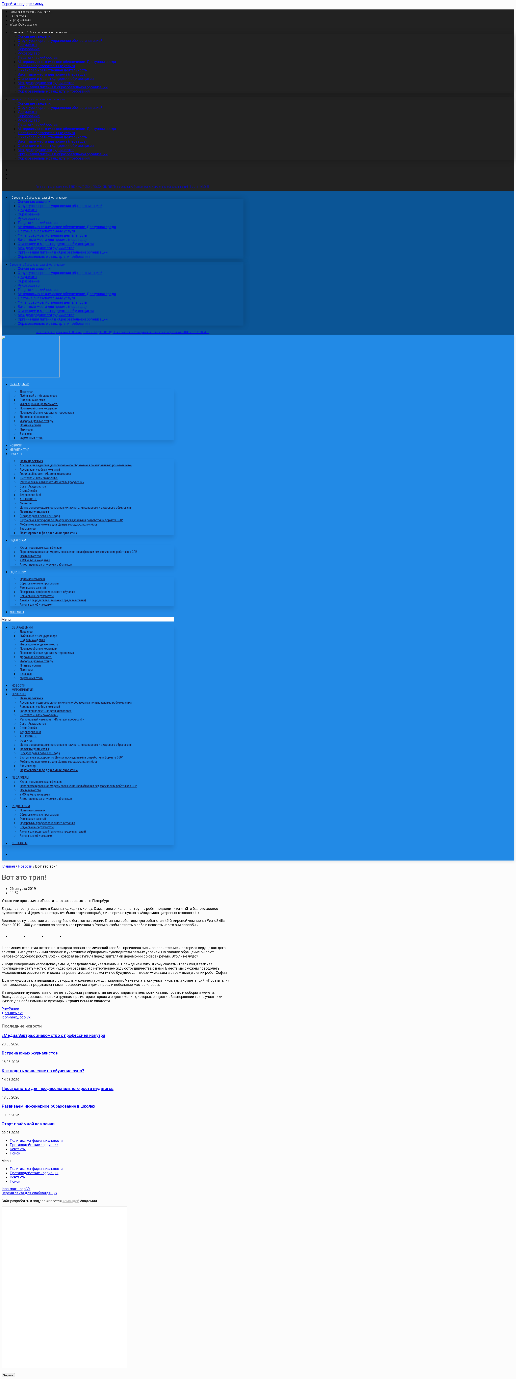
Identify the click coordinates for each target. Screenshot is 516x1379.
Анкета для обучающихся (36, 604)
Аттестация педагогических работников (46, 564)
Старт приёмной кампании (28, 1123)
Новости (16, 445)
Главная (8, 866)
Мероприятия (19, 449)
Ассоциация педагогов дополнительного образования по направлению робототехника (76, 465)
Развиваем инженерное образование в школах (48, 1106)
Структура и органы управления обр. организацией (60, 40)
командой (70, 1201)
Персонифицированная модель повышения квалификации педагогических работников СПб (78, 552)
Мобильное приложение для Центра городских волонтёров (59, 524)
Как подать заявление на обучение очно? (43, 1070)
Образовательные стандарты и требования (54, 91)
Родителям (18, 572)
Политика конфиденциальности (36, 1140)
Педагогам (18, 540)
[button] (88, 619)
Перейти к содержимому (23, 4)
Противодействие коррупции (34, 1145)
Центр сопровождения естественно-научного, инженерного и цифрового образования (76, 507)
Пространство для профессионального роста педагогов (57, 1088)
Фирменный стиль (31, 438)
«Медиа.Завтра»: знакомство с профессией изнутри (53, 1035)
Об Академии (19, 384)
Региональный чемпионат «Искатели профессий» (52, 482)
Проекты (16, 454)
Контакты (17, 612)
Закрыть (8, 1375)
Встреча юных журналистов (30, 1052)
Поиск (15, 1153)
